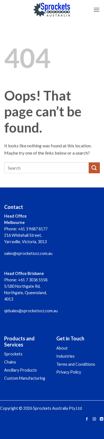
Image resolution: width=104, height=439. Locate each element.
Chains (10, 362)
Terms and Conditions (75, 364)
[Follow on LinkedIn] (101, 419)
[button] (96, 9)
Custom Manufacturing (24, 378)
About (62, 348)
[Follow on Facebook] (86, 419)
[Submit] (94, 167)
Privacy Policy (68, 372)
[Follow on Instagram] (94, 419)
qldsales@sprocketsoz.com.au (31, 310)
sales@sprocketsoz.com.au (28, 253)
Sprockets (13, 354)
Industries (65, 356)
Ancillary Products (20, 370)
